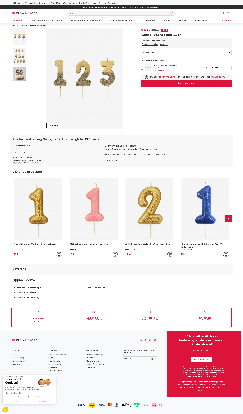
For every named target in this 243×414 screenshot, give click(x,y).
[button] (223, 13)
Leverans (163, 44)
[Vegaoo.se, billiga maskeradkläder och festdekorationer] (24, 13)
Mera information (109, 3)
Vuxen (43, 25)
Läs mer (16, 401)
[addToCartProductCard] (59, 254)
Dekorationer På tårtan (25, 293)
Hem (13, 25)
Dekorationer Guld (95, 288)
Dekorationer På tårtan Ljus (27, 288)
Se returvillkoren (36, 160)
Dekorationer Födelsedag (26, 297)
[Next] (134, 78)
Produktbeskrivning (150, 44)
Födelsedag (34, 25)
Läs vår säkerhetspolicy (13, 393)
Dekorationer (22, 25)
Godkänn (42, 401)
